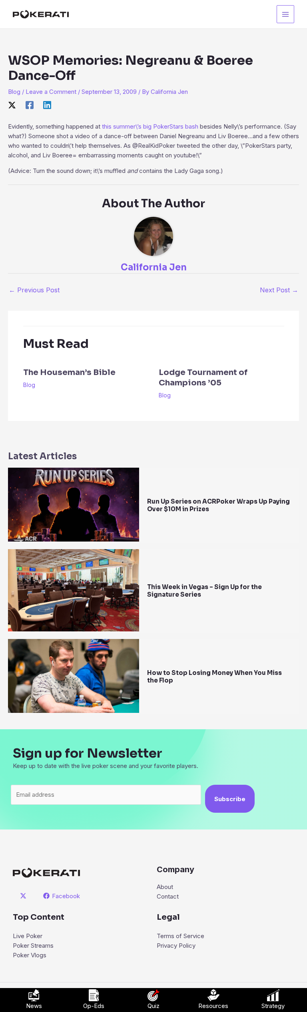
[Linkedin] (47, 105)
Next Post (279, 290)
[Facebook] (30, 105)
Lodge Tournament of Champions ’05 (203, 377)
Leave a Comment (51, 91)
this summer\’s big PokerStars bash (150, 126)
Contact (168, 896)
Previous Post (34, 290)
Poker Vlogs (29, 955)
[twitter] (24, 896)
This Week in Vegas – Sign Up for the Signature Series (204, 590)
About (165, 887)
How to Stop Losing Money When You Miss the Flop (214, 676)
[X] (12, 105)
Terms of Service (180, 936)
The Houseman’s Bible (69, 372)
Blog (14, 91)
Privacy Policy (176, 945)
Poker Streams (33, 945)
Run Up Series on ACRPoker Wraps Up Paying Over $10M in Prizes (218, 505)
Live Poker (27, 936)
